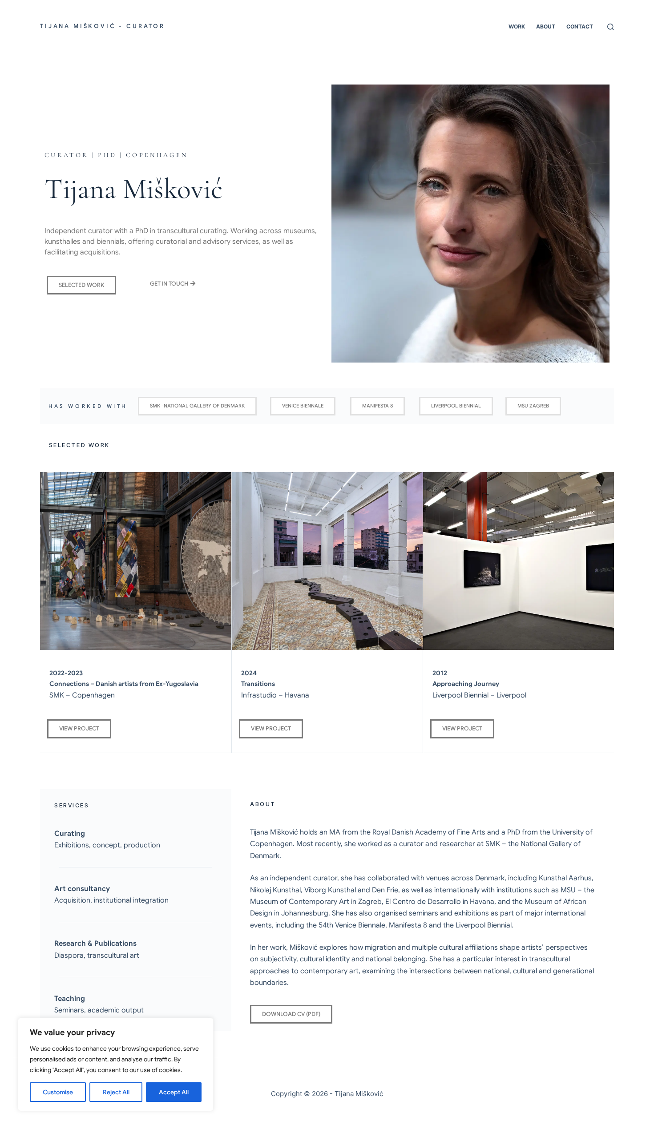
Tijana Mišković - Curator (102, 26)
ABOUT (545, 26)
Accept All (174, 1092)
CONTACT (579, 26)
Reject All (116, 1092)
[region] (116, 1064)
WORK (517, 26)
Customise (58, 1092)
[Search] (610, 27)
